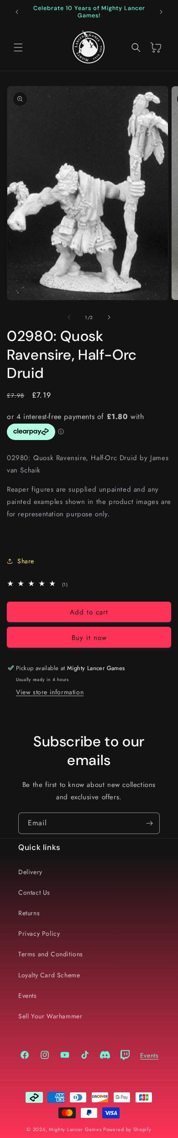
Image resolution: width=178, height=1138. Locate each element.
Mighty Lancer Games (75, 1129)
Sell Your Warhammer (50, 1016)
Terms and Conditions (50, 954)
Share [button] (25, 561)
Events (27, 995)
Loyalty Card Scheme (49, 975)
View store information (50, 692)
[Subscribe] (149, 823)
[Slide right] (109, 317)
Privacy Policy (39, 933)
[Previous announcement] (17, 12)
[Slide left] (69, 317)
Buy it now (89, 638)
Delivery (30, 871)
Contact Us (34, 892)
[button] (18, 47)
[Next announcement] (161, 12)
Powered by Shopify (127, 1129)
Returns (29, 913)
